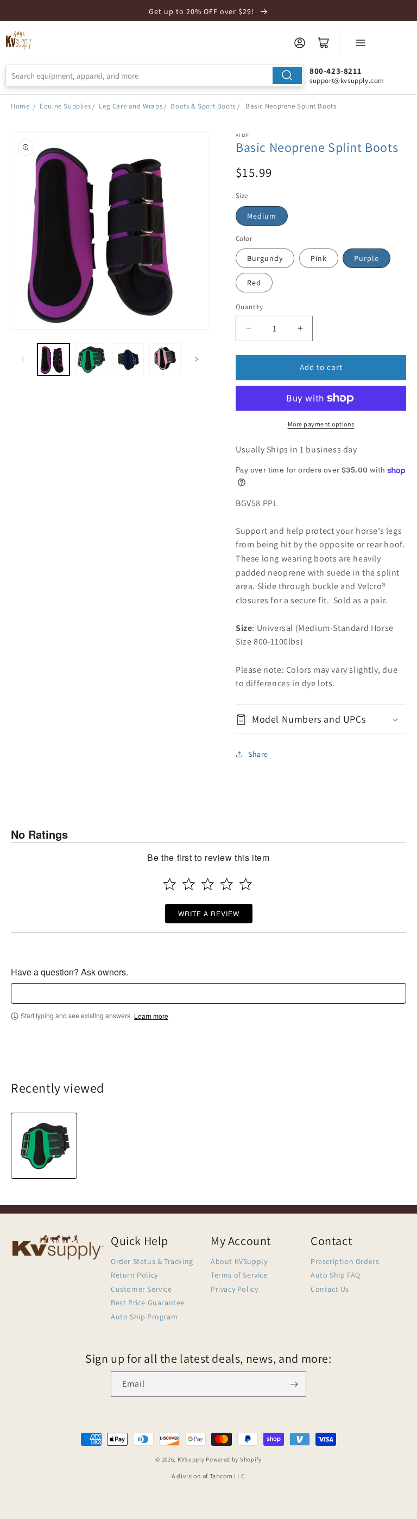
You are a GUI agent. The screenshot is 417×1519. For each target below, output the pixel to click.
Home (20, 106)
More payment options (321, 424)
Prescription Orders (345, 1261)
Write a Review (208, 913)
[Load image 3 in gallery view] (128, 359)
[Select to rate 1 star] (169, 884)
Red (254, 283)
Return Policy (134, 1275)
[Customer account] (300, 43)
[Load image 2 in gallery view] (91, 359)
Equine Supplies (65, 106)
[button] (321, 719)
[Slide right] (196, 359)
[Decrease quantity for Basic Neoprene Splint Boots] (248, 328)
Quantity (249, 306)
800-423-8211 (335, 71)
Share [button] (258, 754)
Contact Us (330, 1289)
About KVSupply (239, 1261)
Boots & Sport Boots (202, 106)
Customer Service (141, 1289)
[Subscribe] (294, 1384)
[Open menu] (360, 43)
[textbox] (208, 993)
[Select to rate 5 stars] (245, 884)
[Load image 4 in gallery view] (165, 359)
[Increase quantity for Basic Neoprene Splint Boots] (300, 328)
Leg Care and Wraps (130, 106)
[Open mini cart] (324, 43)
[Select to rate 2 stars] (188, 884)
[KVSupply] (19, 40)
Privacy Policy (234, 1289)
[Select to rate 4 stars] (226, 884)
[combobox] (154, 75)
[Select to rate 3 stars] (207, 884)
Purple (366, 258)
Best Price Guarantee (148, 1302)
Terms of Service (239, 1275)
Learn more (151, 1016)
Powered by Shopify (234, 1459)
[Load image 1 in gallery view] (53, 359)
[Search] (287, 75)
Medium (261, 216)
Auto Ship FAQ (336, 1275)
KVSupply (191, 1459)
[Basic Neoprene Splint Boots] (44, 1146)
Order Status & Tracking (152, 1261)
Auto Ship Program (144, 1317)
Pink (319, 258)
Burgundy (265, 258)
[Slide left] (23, 359)
